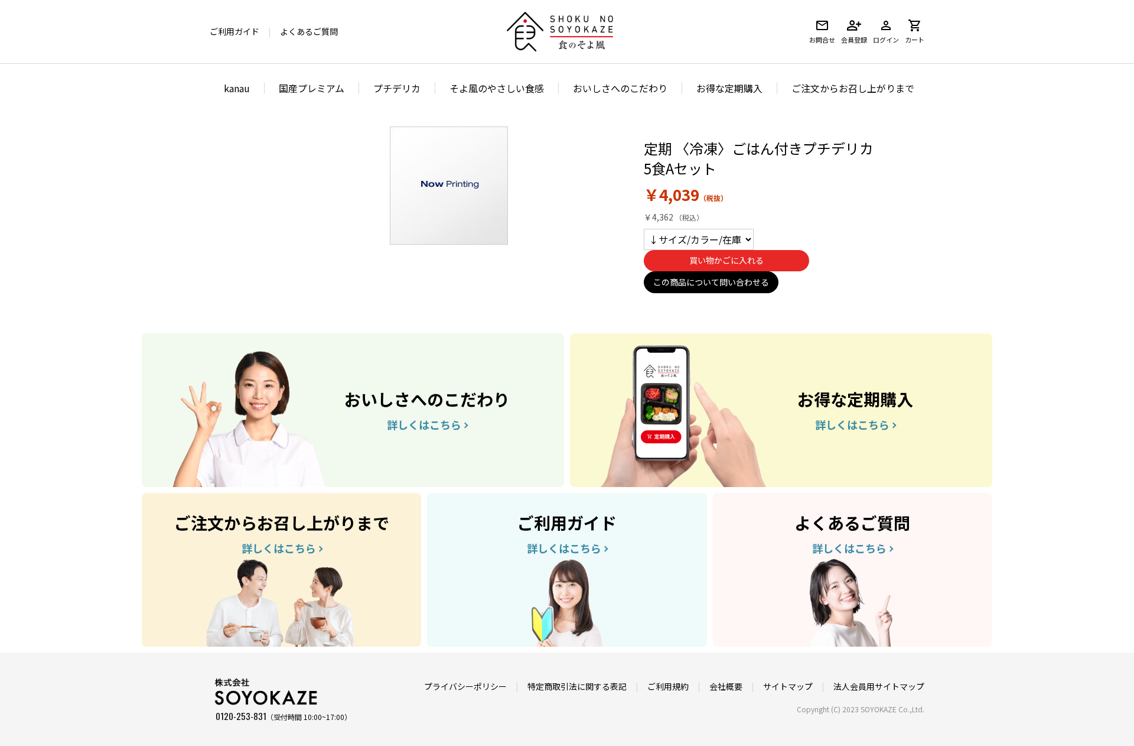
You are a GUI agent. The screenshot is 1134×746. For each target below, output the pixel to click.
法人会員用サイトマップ (878, 686)
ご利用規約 (668, 686)
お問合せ (822, 39)
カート (914, 39)
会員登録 (854, 39)
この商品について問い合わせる (711, 282)
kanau (237, 88)
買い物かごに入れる (726, 260)
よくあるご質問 (309, 31)
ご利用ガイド (234, 31)
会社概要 (725, 686)
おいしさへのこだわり (620, 88)
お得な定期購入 (729, 88)
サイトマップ (788, 686)
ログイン (886, 39)
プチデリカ (397, 88)
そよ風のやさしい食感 (496, 88)
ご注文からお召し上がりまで (852, 88)
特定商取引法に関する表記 (577, 686)
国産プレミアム (311, 88)
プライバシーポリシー (465, 686)
